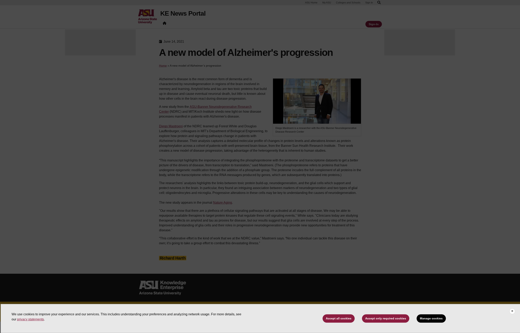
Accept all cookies (338, 318)
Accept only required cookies (385, 318)
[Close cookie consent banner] (512, 311)
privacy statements (30, 319)
